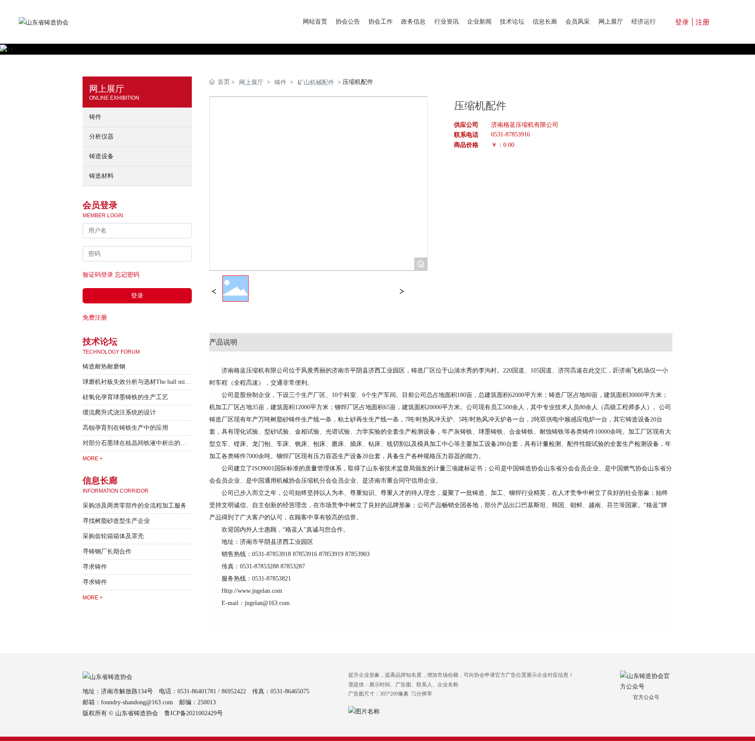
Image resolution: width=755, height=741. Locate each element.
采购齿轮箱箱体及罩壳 (113, 536)
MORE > (93, 459)
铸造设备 (101, 156)
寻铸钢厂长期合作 (107, 551)
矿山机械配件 (316, 82)
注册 (703, 21)
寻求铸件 (95, 567)
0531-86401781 (196, 691)
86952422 (234, 691)
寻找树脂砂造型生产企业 (116, 521)
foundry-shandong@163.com (137, 702)
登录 (683, 21)
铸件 (95, 117)
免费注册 (95, 317)
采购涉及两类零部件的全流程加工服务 (135, 505)
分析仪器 (101, 136)
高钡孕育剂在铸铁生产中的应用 (125, 427)
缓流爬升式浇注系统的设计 (119, 412)
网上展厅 (251, 82)
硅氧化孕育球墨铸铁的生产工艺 (125, 397)
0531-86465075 (289, 691)
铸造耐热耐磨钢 (104, 366)
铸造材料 (101, 176)
